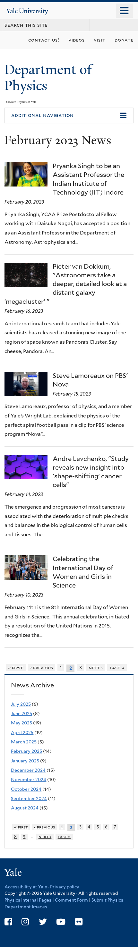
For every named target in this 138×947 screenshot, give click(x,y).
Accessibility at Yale (25, 886)
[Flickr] (78, 921)
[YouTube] (60, 921)
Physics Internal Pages (27, 900)
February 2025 (26, 751)
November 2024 (28, 779)
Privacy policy (64, 886)
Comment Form (71, 900)
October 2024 (26, 789)
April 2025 (22, 732)
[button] (69, 115)
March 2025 (24, 741)
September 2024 (29, 798)
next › (96, 667)
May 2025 (21, 722)
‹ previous (41, 667)
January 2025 (25, 760)
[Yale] (13, 873)
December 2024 (28, 770)
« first (15, 667)
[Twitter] (43, 921)
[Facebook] (8, 921)
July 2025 (21, 704)
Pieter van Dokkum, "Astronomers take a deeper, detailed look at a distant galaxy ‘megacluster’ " (65, 284)
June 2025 (21, 713)
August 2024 (25, 807)
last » (117, 667)
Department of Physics (48, 77)
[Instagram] (25, 921)
